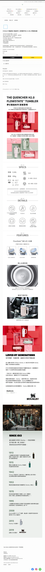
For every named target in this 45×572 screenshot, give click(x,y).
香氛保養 (18, 12)
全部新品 (16, 20)
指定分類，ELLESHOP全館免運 (8, 49)
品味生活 (10, 12)
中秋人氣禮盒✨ (19, 9)
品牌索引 (26, 12)
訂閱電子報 (5, 553)
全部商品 (6, 20)
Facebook (27, 14)
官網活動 (28, 11)
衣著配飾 (36, 11)
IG (34, 14)
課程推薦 (12, 14)
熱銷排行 (19, 11)
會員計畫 (19, 14)
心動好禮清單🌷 (9, 11)
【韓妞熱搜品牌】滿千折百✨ (32, 9)
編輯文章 (35, 12)
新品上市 (9, 9)
